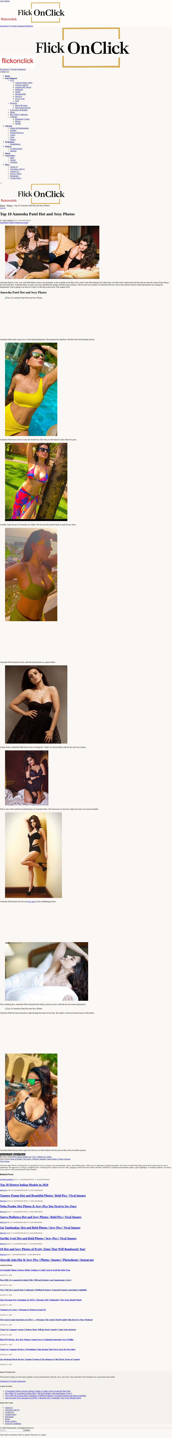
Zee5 (17, 101)
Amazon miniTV (22, 85)
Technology (9, 142)
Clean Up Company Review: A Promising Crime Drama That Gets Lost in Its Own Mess (37, 1349)
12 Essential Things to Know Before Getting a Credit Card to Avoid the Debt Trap (35, 1270)
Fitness (13, 139)
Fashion (13, 130)
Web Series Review (23, 108)
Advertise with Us (17, 169)
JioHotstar (19, 89)
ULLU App (20, 99)
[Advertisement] (75, 318)
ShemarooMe (20, 94)
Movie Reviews (21, 105)
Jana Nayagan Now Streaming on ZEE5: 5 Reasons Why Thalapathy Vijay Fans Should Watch (41, 1300)
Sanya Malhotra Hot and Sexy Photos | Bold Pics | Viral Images (40, 1217)
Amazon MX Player (23, 87)
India (12, 158)
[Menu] (1, 183)
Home (7, 76)
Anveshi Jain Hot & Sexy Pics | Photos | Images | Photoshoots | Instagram (47, 1259)
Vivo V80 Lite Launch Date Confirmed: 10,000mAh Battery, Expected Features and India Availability (43, 1290)
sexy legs (31, 901)
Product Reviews (17, 133)
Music (12, 112)
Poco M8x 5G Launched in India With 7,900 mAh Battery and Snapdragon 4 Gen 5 (35, 1280)
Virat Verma (7, 220)
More (7, 165)
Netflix (18, 92)
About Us (14, 167)
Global (12, 160)
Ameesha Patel (6, 1154)
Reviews (13, 103)
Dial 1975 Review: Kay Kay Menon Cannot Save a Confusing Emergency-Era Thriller (37, 1339)
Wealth (18, 124)
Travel (12, 135)
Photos (18, 121)
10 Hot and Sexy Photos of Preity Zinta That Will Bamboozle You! (42, 1249)
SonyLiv (18, 96)
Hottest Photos (19, 1154)
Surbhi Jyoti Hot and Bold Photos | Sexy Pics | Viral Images (38, 1238)
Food (12, 137)
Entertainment (11, 78)
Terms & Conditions (13, 1423)
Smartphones (15, 144)
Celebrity (13, 117)
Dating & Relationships (19, 128)
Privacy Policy (16, 174)
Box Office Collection (19, 114)
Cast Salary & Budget (18, 110)
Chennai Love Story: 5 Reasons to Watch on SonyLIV (23, 1310)
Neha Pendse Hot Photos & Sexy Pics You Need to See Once (38, 1206)
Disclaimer (14, 176)
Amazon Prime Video (23, 83)
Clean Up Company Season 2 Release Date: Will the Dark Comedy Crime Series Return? (38, 1329)
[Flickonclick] (65, 67)
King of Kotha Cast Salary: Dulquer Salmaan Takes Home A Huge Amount (40, 1159)
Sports (7, 153)
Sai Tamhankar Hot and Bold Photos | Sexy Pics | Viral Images (40, 1227)
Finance (8, 146)
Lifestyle (8, 126)
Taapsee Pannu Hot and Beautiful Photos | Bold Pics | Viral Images (43, 1195)
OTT (12, 80)
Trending (13, 162)
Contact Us (4, 71)
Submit (26, 1430)
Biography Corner (22, 119)
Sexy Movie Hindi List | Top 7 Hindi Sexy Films (32, 1157)
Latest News (10, 155)
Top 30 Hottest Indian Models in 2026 (24, 1184)
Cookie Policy (15, 178)
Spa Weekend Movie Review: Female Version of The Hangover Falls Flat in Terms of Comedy (40, 1359)
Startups (13, 151)
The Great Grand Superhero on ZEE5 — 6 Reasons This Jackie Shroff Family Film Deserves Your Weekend (46, 1320)
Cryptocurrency (16, 149)
